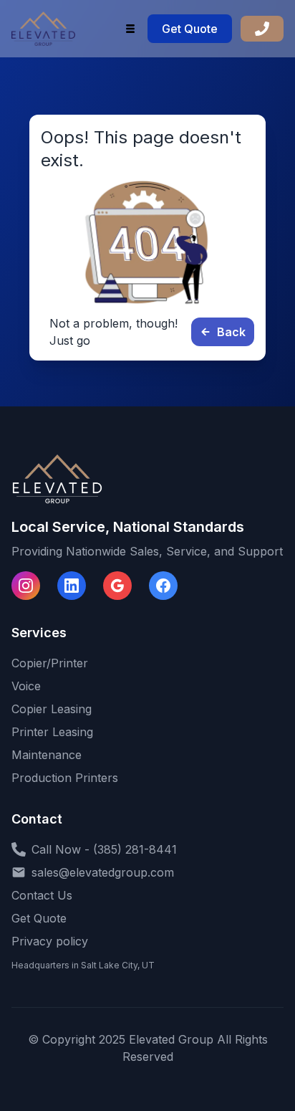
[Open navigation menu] (130, 28)
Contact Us (41, 895)
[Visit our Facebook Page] (163, 585)
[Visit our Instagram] (25, 585)
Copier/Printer (49, 663)
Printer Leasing (52, 732)
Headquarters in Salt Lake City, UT (83, 965)
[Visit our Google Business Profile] (117, 585)
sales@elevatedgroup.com (103, 872)
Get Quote (190, 29)
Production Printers (64, 778)
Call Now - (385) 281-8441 (104, 849)
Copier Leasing (51, 709)
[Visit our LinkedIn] (71, 585)
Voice (26, 686)
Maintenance (46, 755)
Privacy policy (49, 941)
